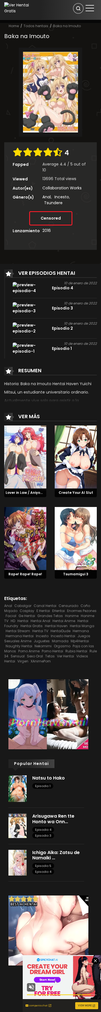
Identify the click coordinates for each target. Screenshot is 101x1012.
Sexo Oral (35, 656)
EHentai (58, 610)
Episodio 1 (42, 786)
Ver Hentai (65, 656)
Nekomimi (43, 646)
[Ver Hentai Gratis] (18, 8)
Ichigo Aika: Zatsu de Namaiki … (56, 855)
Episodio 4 (43, 829)
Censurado (68, 605)
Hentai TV (40, 631)
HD (13, 620)
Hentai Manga (82, 626)
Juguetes (42, 641)
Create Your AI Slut (76, 492)
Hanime (72, 615)
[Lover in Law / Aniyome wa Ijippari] (25, 457)
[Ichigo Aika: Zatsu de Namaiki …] (17, 862)
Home (14, 26)
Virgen (22, 661)
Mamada (60, 641)
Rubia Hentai (76, 651)
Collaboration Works (62, 188)
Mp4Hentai (80, 641)
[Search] (78, 8)
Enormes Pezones (82, 610)
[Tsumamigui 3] (76, 538)
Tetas (50, 656)
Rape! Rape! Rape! (25, 574)
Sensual (18, 656)
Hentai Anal (40, 620)
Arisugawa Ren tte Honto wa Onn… (53, 819)
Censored (51, 218)
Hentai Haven (56, 626)
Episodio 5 (43, 866)
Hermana (81, 631)
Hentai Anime (63, 620)
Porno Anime (29, 651)
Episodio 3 (43, 835)
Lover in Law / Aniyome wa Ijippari (35, 492)
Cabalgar (22, 605)
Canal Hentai (45, 605)
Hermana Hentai (20, 636)
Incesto (61, 197)
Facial (11, 615)
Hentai (22, 620)
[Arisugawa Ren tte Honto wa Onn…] (17, 825)
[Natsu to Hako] (17, 788)
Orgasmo (62, 646)
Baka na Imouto (67, 26)
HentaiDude (60, 631)
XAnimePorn (41, 661)
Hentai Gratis (31, 626)
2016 (46, 230)
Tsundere (53, 203)
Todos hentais (36, 26)
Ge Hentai (27, 615)
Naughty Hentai (19, 646)
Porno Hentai (52, 651)
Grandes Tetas (50, 615)
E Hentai (43, 610)
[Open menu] (90, 8)
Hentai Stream (18, 631)
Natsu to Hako (48, 778)
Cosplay (27, 610)
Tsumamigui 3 (75, 574)
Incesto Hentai (63, 636)
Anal (46, 197)
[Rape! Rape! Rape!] (25, 538)
